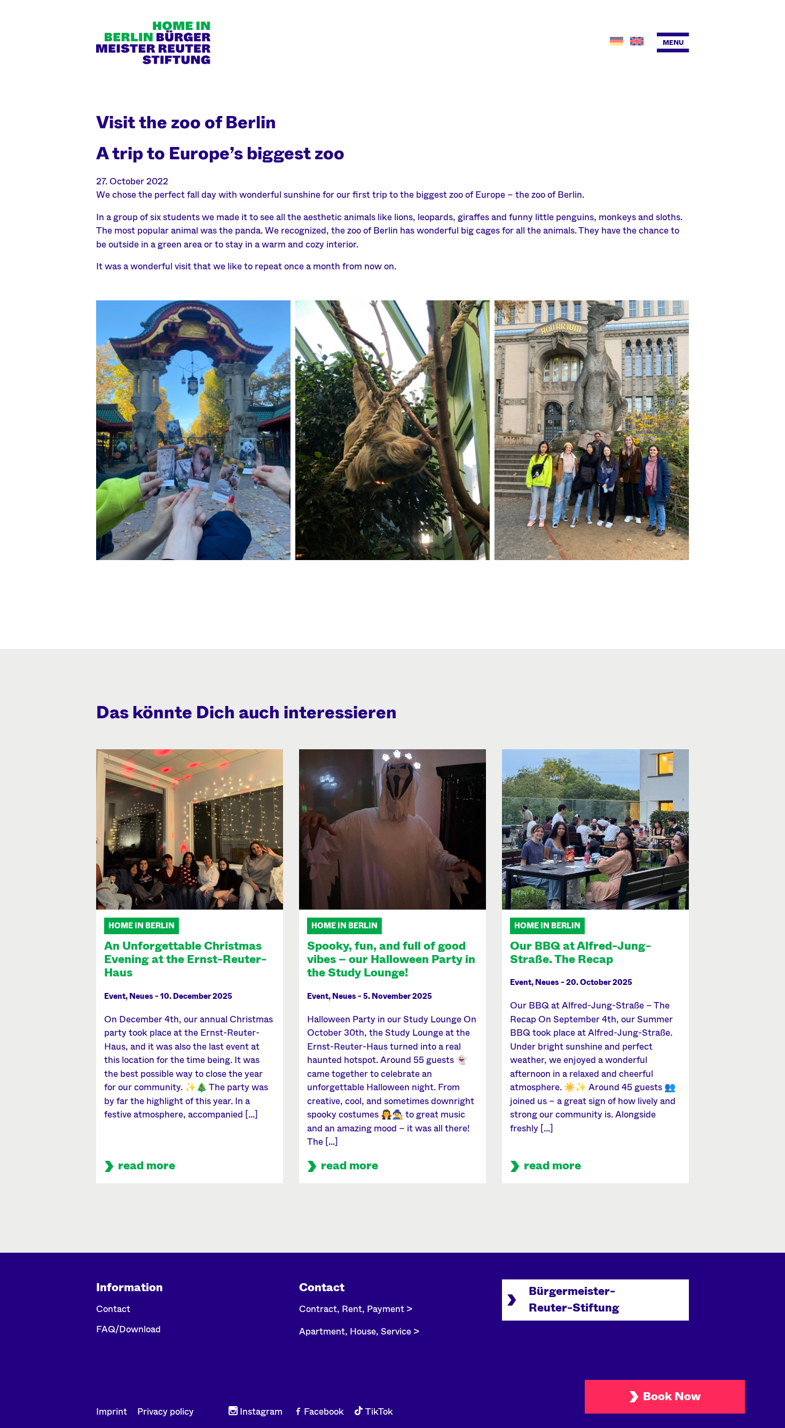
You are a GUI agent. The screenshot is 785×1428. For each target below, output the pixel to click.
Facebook (323, 1411)
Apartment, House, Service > (359, 1331)
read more (146, 1166)
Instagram (260, 1411)
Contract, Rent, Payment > (355, 1309)
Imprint (111, 1411)
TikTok (378, 1411)
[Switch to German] (618, 41)
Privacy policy (165, 1411)
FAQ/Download (128, 1329)
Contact (113, 1309)
